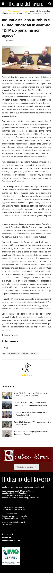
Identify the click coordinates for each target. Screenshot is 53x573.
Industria (34, 354)
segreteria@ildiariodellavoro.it (13, 522)
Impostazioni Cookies (11, 541)
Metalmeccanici (13, 354)
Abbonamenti (7, 534)
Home (4, 11)
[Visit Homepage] (26, 3)
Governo (25, 354)
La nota (26, 11)
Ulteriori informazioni (25, 467)
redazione (26, 375)
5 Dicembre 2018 (8, 41)
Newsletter (6, 537)
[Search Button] (49, 3)
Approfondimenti (14, 11)
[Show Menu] (3, 3)
